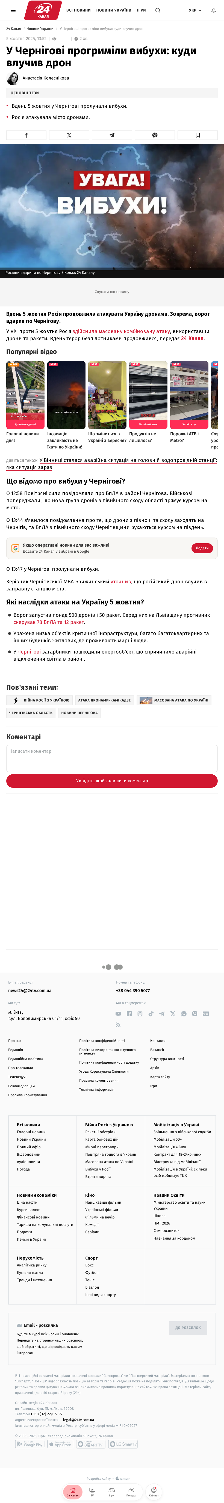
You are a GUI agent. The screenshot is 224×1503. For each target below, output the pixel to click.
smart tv (90, 1444)
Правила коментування (99, 1080)
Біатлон (92, 1287)
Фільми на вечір (99, 1217)
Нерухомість (30, 1258)
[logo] (43, 10)
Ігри (141, 10)
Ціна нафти (27, 1202)
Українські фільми (101, 1209)
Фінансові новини (33, 1217)
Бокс (89, 1265)
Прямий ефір (29, 1147)
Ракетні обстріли (100, 1132)
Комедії (92, 1224)
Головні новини (31, 1132)
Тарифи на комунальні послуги (45, 1224)
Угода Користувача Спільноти (104, 1071)
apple (60, 1444)
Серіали (92, 1232)
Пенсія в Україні (31, 1239)
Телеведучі (17, 1077)
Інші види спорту (100, 1294)
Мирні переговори (102, 1147)
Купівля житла (30, 1272)
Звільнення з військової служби (182, 1132)
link (118, 1014)
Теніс (90, 1280)
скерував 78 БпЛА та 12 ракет (48, 622)
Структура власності (167, 1059)
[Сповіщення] (213, 10)
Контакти (158, 1041)
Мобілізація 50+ (168, 1139)
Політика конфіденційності (102, 1041)
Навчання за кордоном (174, 1238)
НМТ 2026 (162, 1223)
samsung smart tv (123, 1444)
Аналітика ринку (31, 1265)
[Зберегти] (197, 135)
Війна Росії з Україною (109, 1124)
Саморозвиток (166, 1230)
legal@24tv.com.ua (78, 1420)
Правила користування (27, 1095)
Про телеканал (20, 1068)
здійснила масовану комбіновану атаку (120, 331)
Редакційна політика (25, 1059)
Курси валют (28, 1209)
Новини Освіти (169, 1195)
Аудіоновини (28, 1162)
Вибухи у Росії (97, 1169)
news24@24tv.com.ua (30, 990)
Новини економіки (37, 1195)
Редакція (15, 1050)
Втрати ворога (98, 1176)
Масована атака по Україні (109, 1162)
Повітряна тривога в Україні (110, 1154)
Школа (160, 1216)
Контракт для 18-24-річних (177, 1154)
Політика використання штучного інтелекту (107, 1051)
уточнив (121, 581)
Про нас (15, 1041)
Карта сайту (160, 1077)
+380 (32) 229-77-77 (47, 1414)
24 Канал (14, 29)
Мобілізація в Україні (176, 1124)
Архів (154, 1068)
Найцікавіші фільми (103, 1202)
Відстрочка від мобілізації (177, 1162)
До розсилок (188, 1328)
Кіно (90, 1195)
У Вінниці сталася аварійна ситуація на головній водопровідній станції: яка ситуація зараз (111, 463)
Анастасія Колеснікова (46, 78)
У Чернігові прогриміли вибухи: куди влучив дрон (101, 29)
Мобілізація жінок (170, 1147)
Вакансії (157, 1050)
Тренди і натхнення (34, 1280)
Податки (24, 1232)
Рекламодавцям (21, 1086)
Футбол (92, 1272)
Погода (23, 1169)
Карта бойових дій (102, 1139)
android (30, 1444)
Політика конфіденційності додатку (109, 1062)
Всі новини (78, 10)
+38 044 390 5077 (133, 990)
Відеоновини (28, 1154)
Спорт (91, 1258)
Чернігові (29, 652)
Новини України (114, 10)
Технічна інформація (96, 1090)
